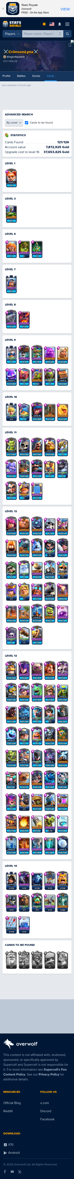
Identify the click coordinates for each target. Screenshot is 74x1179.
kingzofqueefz (16, 56)
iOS (10, 1145)
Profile (6, 76)
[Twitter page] (19, 1171)
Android (13, 1153)
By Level (12, 122)
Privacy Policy (49, 1074)
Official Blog (12, 1103)
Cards (50, 76)
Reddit (8, 1111)
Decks (36, 76)
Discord (45, 1111)
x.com (44, 1103)
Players (10, 34)
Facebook (47, 1119)
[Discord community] (12, 1171)
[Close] (3, 8)
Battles (21, 76)
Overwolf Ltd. (22, 1164)
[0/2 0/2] (11, 958)
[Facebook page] (5, 1171)
